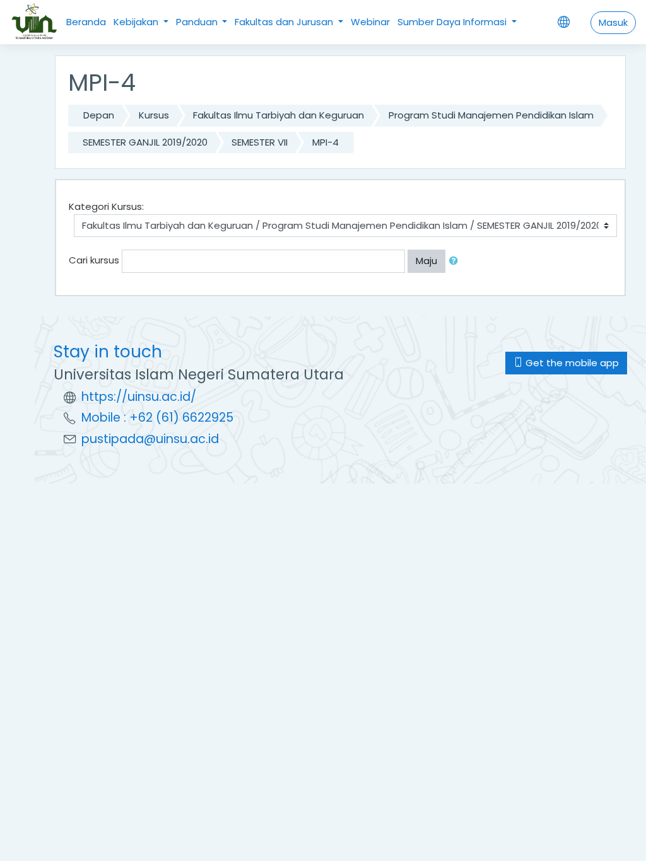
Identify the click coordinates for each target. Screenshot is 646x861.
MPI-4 (325, 142)
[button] (456, 261)
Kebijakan (137, 21)
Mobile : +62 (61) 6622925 (157, 417)
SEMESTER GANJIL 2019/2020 (145, 142)
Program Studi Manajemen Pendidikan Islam (491, 115)
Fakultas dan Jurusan (285, 21)
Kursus (154, 115)
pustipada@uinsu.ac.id (150, 439)
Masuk (613, 22)
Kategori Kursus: (106, 206)
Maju (426, 260)
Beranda (86, 21)
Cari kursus (94, 260)
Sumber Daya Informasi (453, 21)
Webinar (370, 21)
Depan (98, 115)
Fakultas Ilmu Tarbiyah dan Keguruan (278, 115)
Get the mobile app (571, 362)
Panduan (198, 21)
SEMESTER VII (260, 142)
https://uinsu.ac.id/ (138, 396)
